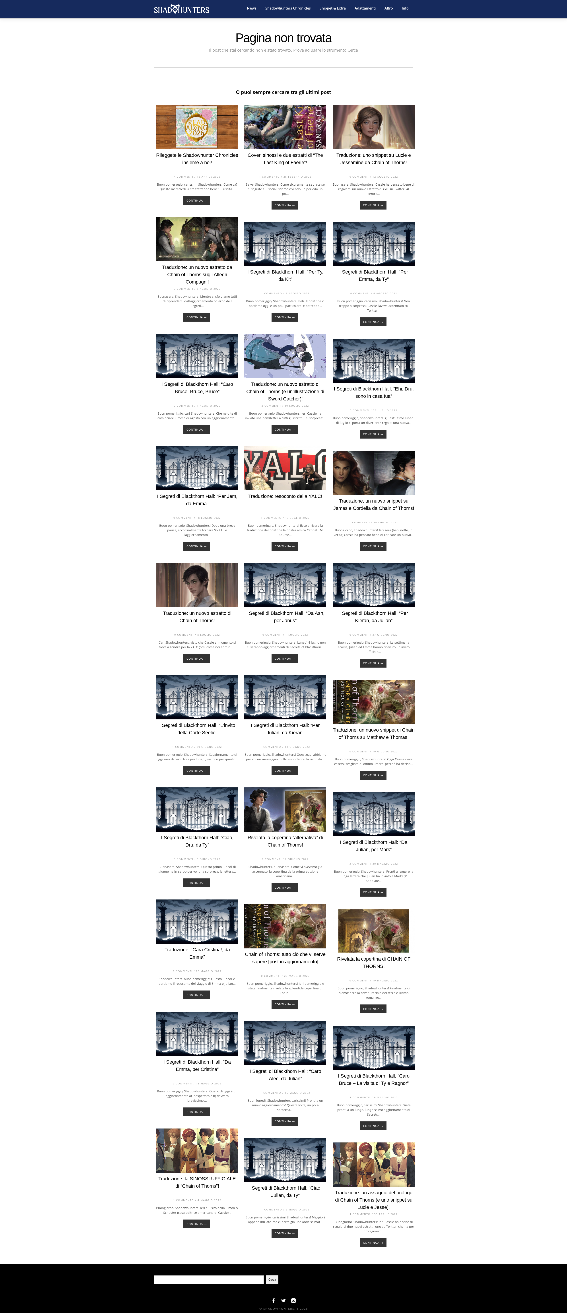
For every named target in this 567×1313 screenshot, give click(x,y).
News (251, 8)
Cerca (272, 1279)
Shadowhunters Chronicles (288, 8)
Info (405, 8)
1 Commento (269, 176)
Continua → (196, 200)
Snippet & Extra (333, 8)
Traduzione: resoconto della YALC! (285, 496)
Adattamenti (365, 8)
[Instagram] (293, 1302)
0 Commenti (359, 176)
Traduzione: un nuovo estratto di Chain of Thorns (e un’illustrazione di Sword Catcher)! (285, 391)
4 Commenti (183, 176)
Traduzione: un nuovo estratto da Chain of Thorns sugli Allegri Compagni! (197, 274)
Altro (388, 8)
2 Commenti (271, 405)
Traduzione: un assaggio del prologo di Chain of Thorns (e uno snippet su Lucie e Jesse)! (373, 1200)
